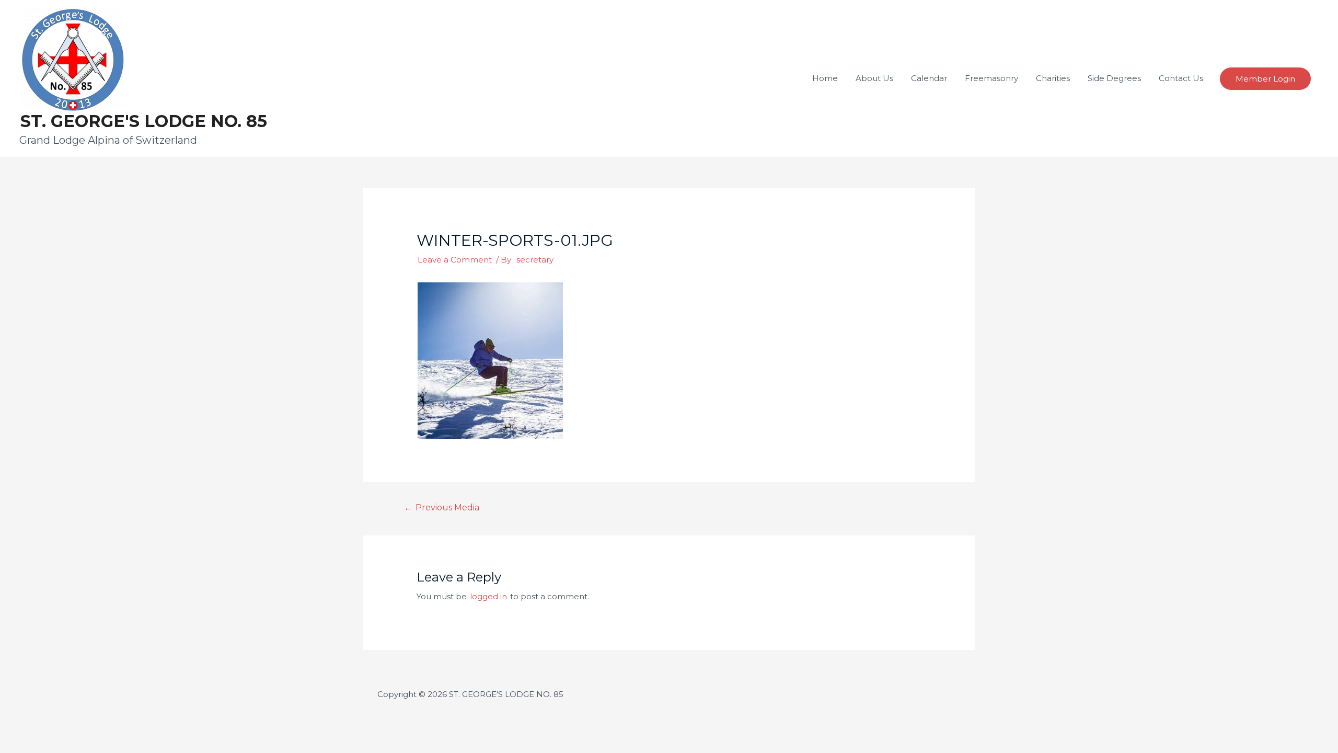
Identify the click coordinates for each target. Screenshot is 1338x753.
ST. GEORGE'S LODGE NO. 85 (143, 121)
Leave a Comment (455, 260)
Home (825, 78)
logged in (488, 596)
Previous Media (442, 507)
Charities (1053, 78)
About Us (874, 78)
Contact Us (1181, 78)
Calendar (929, 78)
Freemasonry (991, 78)
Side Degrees (1114, 78)
